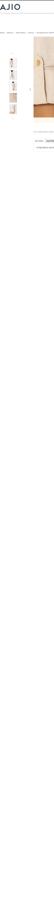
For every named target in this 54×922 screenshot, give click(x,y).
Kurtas (31, 33)
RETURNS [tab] (39, 141)
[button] (12, 52)
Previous (30, 89)
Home (2, 33)
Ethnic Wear (21, 33)
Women (10, 33)
